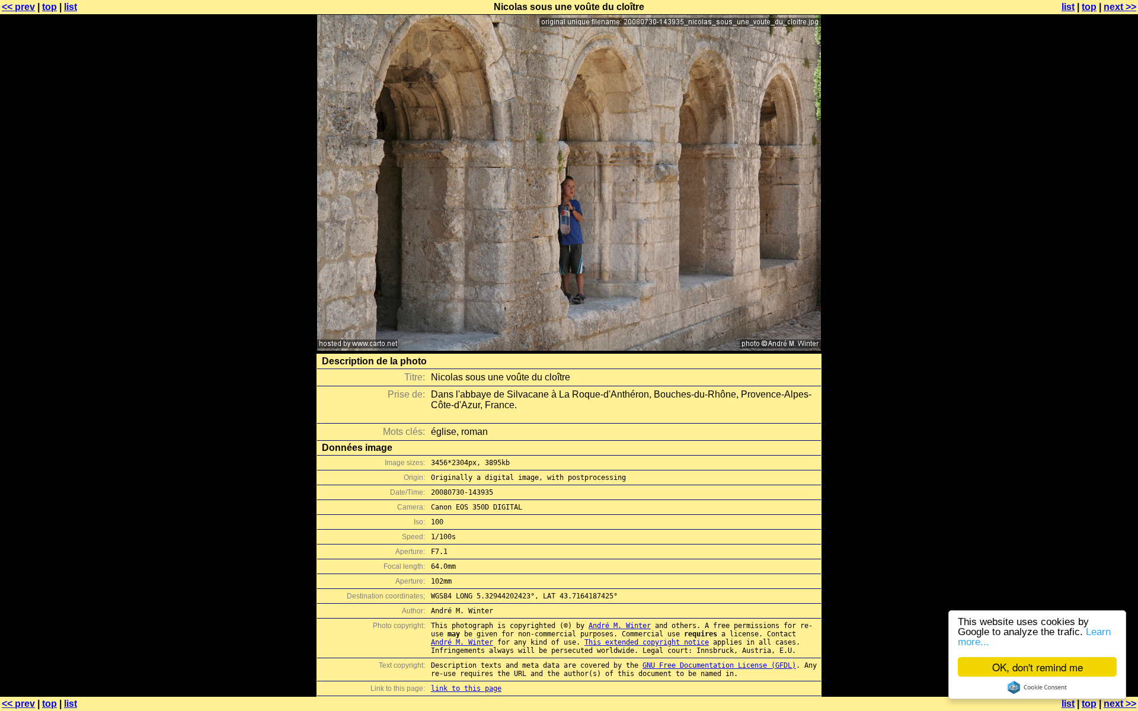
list (70, 7)
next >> (1120, 7)
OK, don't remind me (1037, 666)
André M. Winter (620, 626)
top (49, 7)
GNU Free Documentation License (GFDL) (719, 665)
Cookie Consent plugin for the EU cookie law (1037, 687)
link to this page (466, 688)
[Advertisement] (1090, 293)
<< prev (18, 7)
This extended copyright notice (646, 642)
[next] (569, 347)
